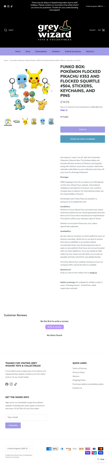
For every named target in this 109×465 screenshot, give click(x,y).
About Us (90, 51)
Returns (76, 376)
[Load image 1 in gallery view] (29, 89)
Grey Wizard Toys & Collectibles (22, 455)
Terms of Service (80, 368)
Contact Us (77, 388)
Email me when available (82, 139)
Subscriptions (41, 51)
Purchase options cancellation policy (88, 384)
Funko (65, 117)
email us (93, 273)
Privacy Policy (79, 372)
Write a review (55, 327)
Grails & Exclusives (73, 51)
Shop (28, 51)
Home (17, 51)
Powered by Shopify (12, 457)
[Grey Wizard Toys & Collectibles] (54, 30)
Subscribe (13, 425)
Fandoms (56, 51)
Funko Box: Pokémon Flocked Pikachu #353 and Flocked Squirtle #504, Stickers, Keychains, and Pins (45, 60)
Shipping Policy (79, 380)
